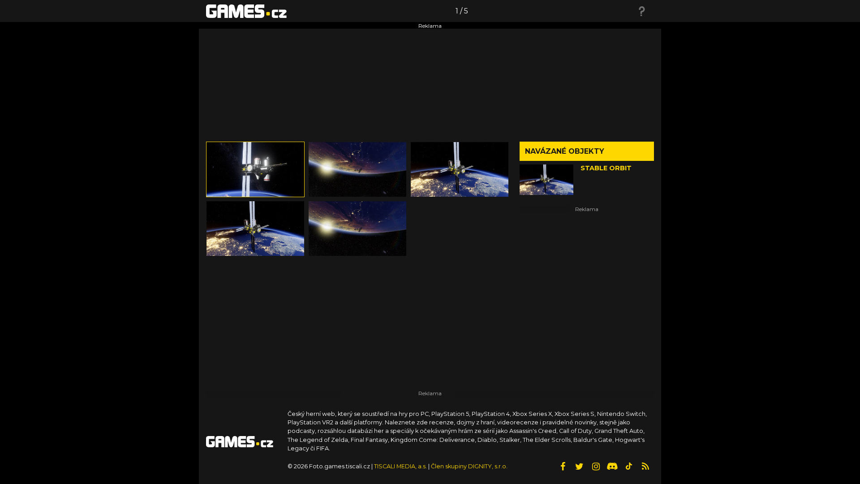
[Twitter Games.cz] (579, 466)
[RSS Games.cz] (645, 466)
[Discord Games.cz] (612, 466)
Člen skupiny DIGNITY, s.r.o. (469, 466)
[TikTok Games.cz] (629, 466)
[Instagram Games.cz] (595, 466)
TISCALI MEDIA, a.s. (400, 466)
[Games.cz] (246, 10)
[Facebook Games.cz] (562, 466)
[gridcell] (255, 169)
